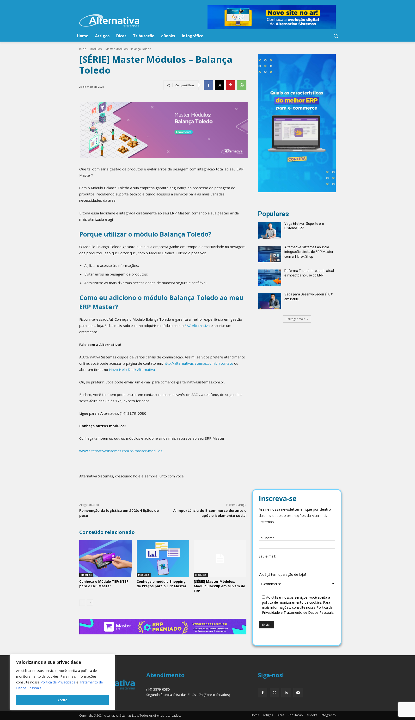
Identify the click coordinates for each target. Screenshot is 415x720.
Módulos (96, 49)
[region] (62, 682)
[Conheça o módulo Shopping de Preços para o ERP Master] (163, 558)
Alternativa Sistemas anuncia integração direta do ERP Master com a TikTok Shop (308, 251)
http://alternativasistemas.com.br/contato (198, 363)
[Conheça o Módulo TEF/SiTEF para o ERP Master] (105, 558)
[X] (219, 85)
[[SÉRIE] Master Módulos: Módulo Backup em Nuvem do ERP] (220, 558)
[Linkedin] (286, 692)
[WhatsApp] (241, 85)
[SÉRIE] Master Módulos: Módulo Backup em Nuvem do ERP (219, 586)
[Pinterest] (230, 85)
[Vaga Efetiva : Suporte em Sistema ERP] (269, 230)
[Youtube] (298, 692)
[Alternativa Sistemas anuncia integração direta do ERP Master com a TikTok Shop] (269, 254)
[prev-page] (82, 603)
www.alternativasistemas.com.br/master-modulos (120, 450)
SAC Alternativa (197, 325)
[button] (336, 36)
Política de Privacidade (58, 682)
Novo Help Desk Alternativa (132, 369)
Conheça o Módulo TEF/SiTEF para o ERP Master (103, 584)
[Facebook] (208, 85)
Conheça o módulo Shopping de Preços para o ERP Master (161, 584)
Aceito (62, 700)
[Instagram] (274, 692)
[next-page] (90, 603)
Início (82, 49)
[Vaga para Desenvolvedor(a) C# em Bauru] (269, 301)
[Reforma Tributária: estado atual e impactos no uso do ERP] (269, 277)
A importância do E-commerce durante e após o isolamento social (209, 513)
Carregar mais (295, 319)
